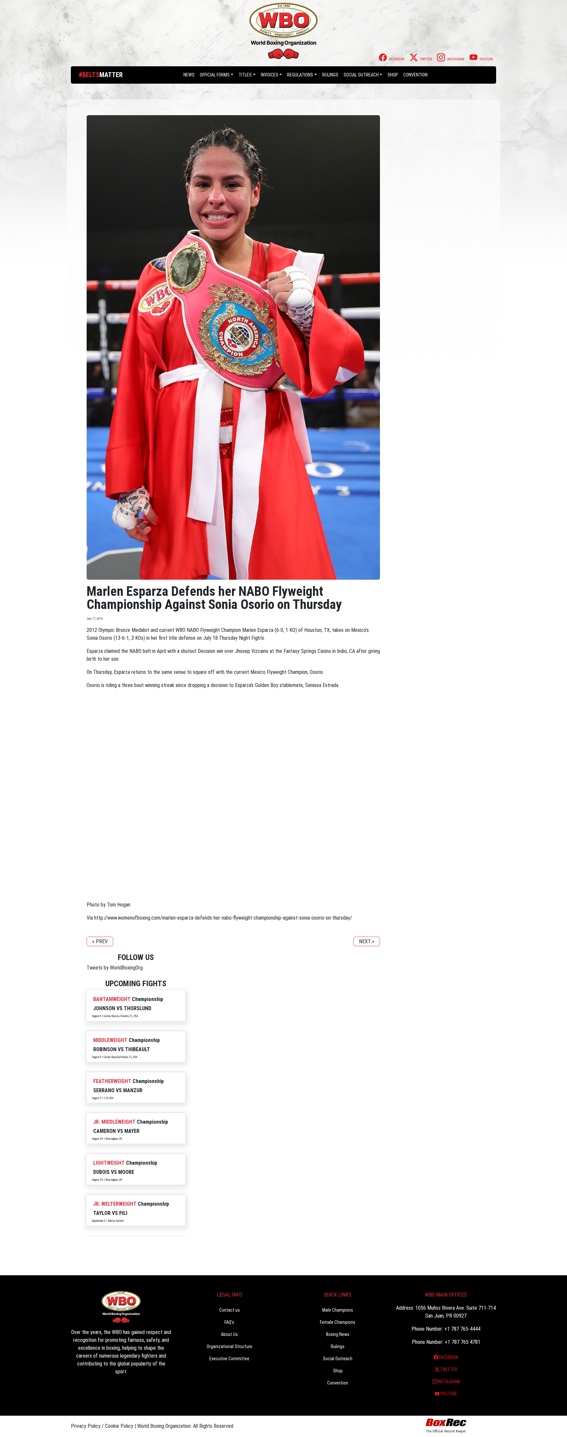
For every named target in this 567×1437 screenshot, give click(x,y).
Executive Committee (229, 1358)
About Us (229, 1334)
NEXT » (366, 941)
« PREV (100, 941)
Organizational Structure (229, 1346)
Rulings (330, 74)
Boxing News (337, 1334)
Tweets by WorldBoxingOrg (115, 968)
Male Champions (337, 1310)
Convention (337, 1382)
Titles (245, 74)
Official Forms (215, 74)
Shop (393, 74)
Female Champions (337, 1322)
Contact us (229, 1310)
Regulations (300, 74)
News (189, 74)
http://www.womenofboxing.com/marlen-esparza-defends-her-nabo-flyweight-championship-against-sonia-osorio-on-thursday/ (223, 918)
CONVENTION (415, 74)
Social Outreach (361, 74)
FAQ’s (229, 1322)
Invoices (269, 74)
